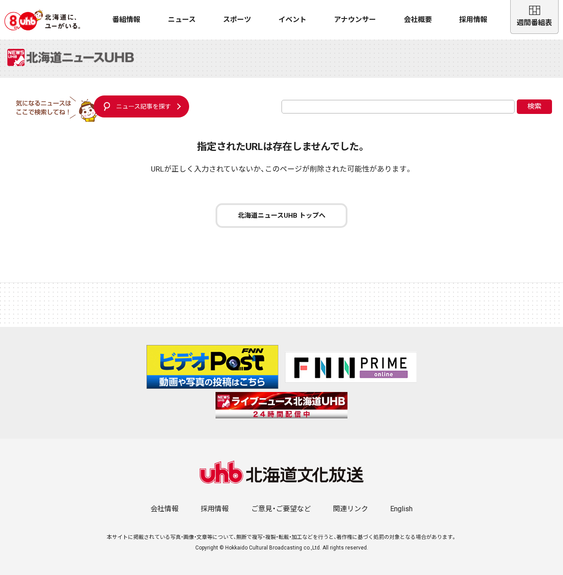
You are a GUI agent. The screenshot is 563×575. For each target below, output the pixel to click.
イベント (292, 19)
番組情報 (126, 19)
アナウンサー (355, 19)
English (401, 509)
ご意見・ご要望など (281, 509)
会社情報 (164, 509)
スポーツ (237, 19)
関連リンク (350, 509)
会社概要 (418, 19)
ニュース (182, 19)
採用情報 (473, 19)
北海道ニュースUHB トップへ (281, 216)
